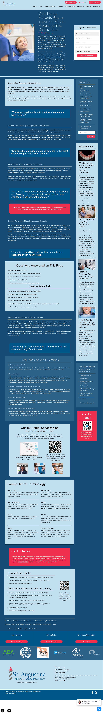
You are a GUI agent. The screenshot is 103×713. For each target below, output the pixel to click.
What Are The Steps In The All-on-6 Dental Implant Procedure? (86, 167)
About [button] (40, 7)
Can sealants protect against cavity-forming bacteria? (25, 274)
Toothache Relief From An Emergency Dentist (86, 223)
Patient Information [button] (49, 7)
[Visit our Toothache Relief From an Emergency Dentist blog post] (86, 217)
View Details (23, 608)
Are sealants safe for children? (18, 280)
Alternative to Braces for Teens (87, 87)
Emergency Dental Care (86, 94)
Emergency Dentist (85, 376)
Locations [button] (83, 2)
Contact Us (86, 642)
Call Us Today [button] (95, 2)
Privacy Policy (8, 693)
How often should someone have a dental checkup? (24, 297)
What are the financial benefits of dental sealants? (24, 283)
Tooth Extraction (84, 386)
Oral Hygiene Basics (85, 109)
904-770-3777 (23, 562)
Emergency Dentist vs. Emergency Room (86, 97)
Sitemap (14, 693)
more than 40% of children (41, 87)
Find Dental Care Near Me (87, 403)
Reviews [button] (88, 7)
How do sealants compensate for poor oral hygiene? (24, 277)
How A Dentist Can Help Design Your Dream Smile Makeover (86, 324)
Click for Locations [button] (16, 642)
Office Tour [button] (80, 7)
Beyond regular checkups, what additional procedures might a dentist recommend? (34, 304)
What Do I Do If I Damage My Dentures (87, 389)
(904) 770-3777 (60, 681)
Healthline (26, 237)
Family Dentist (84, 378)
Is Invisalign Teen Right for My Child (86, 382)
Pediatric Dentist (84, 112)
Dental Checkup (84, 91)
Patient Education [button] (70, 7)
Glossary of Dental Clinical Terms (39, 577)
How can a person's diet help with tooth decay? (23, 294)
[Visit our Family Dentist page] (57, 474)
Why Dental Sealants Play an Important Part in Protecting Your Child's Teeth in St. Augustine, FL (42, 208)
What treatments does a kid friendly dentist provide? (24, 291)
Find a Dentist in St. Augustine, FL (85, 127)
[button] (2, 710)
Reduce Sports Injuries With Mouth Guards (86, 115)
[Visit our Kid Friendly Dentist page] (39, 474)
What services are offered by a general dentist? (23, 307)
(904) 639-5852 (60, 673)
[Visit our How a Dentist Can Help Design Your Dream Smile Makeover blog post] (86, 318)
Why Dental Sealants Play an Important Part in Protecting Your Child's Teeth (35, 621)
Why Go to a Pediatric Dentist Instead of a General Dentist (86, 120)
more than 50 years (36, 235)
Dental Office (83, 399)
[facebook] (92, 692)
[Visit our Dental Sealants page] (22, 474)
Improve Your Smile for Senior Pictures (86, 102)
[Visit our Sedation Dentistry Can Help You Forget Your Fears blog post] (86, 269)
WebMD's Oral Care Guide (21, 583)
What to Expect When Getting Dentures (86, 394)
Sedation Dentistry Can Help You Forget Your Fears (86, 275)
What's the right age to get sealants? (20, 301)
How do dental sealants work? (18, 270)
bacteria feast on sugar (39, 137)
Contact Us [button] (96, 7)
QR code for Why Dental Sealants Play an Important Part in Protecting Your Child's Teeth (30, 624)
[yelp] (96, 692)
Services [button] (60, 7)
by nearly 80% (42, 227)
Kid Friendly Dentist (85, 106)
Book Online (71, 2)
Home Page (42, 580)
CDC (58, 227)
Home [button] (34, 7)
